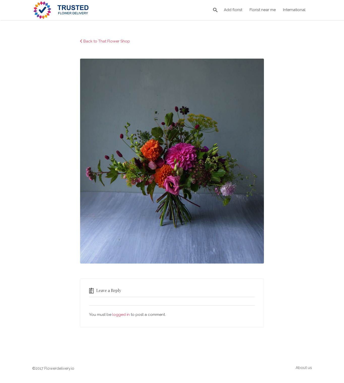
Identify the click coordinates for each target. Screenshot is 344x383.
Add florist (233, 10)
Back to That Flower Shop (106, 41)
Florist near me (263, 10)
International (294, 10)
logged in (121, 314)
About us (304, 367)
